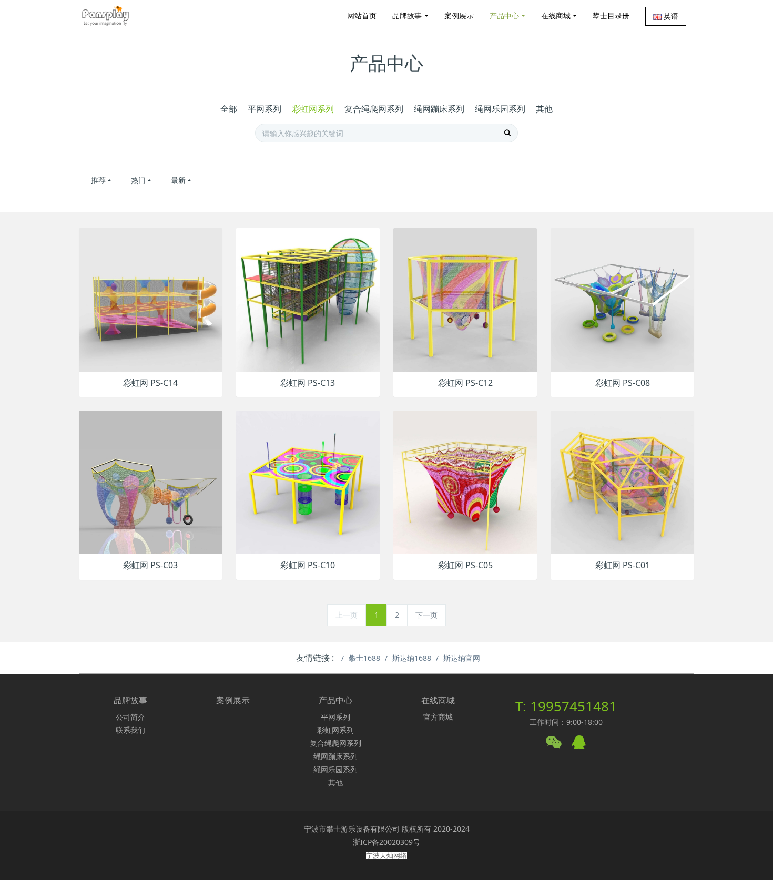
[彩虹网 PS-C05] (465, 482)
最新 (178, 180)
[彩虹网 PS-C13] (308, 299)
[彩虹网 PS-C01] (622, 482)
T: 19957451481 (566, 706)
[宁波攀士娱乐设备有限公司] (105, 16)
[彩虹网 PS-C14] (150, 299)
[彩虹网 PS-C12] (465, 299)
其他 (544, 109)
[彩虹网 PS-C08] (622, 299)
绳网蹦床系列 (439, 109)
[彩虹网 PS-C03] (150, 482)
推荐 (98, 180)
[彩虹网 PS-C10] (308, 482)
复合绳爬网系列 (373, 109)
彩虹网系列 (313, 109)
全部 (228, 109)
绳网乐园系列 (500, 109)
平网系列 (264, 109)
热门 (138, 180)
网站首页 (362, 16)
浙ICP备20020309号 (386, 842)
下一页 (426, 615)
